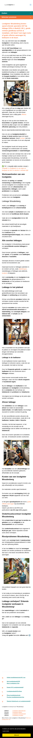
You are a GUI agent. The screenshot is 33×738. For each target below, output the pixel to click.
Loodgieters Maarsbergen (19, 710)
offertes (23, 114)
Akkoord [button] (16, 735)
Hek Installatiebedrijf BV (13, 681)
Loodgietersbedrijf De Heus (14, 691)
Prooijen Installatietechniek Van (15, 697)
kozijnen (4, 273)
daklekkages (23, 269)
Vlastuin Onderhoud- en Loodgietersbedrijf (18, 701)
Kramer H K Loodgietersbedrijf (15, 687)
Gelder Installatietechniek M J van (16, 677)
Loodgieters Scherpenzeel (19, 713)
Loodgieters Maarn (17, 712)
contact (22, 138)
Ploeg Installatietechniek (13, 695)
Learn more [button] (6, 731)
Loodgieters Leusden (17, 715)
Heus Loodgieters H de (13, 683)
